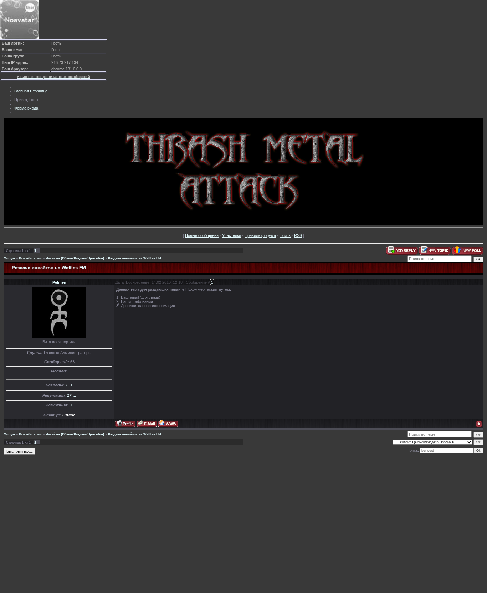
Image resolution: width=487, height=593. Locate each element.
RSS (298, 235)
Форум (9, 258)
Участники (231, 235)
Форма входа (26, 108)
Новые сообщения (202, 235)
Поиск (285, 235)
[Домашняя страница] (168, 423)
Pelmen (59, 282)
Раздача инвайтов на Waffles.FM (134, 258)
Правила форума (260, 235)
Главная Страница (30, 91)
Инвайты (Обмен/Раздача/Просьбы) (75, 258)
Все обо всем (30, 258)
